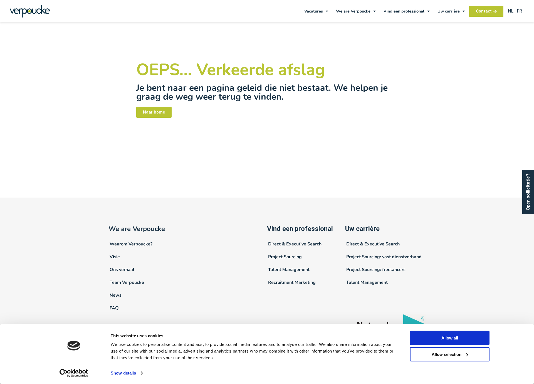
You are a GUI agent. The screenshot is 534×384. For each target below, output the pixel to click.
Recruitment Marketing (292, 282)
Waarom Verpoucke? (131, 244)
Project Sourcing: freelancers (376, 270)
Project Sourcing (285, 257)
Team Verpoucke (127, 282)
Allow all (449, 338)
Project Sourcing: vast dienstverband (384, 257)
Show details (123, 373)
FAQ (114, 308)
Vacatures (313, 11)
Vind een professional (404, 11)
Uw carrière (448, 11)
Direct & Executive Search (295, 244)
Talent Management (289, 270)
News (116, 295)
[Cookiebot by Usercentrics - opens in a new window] (74, 373)
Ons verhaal (122, 270)
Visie (115, 257)
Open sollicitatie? (528, 192)
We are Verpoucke (353, 11)
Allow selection (446, 354)
